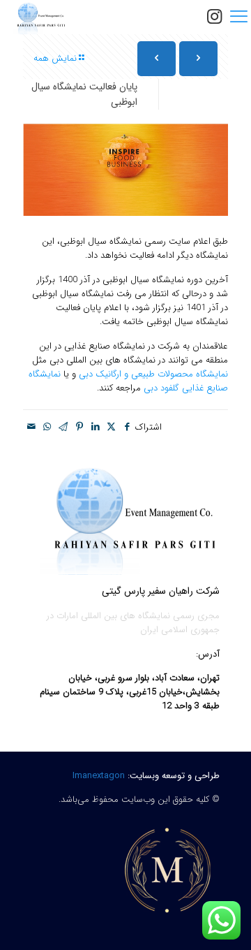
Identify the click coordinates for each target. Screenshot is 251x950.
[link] (167, 869)
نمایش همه (55, 58)
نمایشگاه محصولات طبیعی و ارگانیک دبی (153, 374)
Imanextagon (97, 775)
